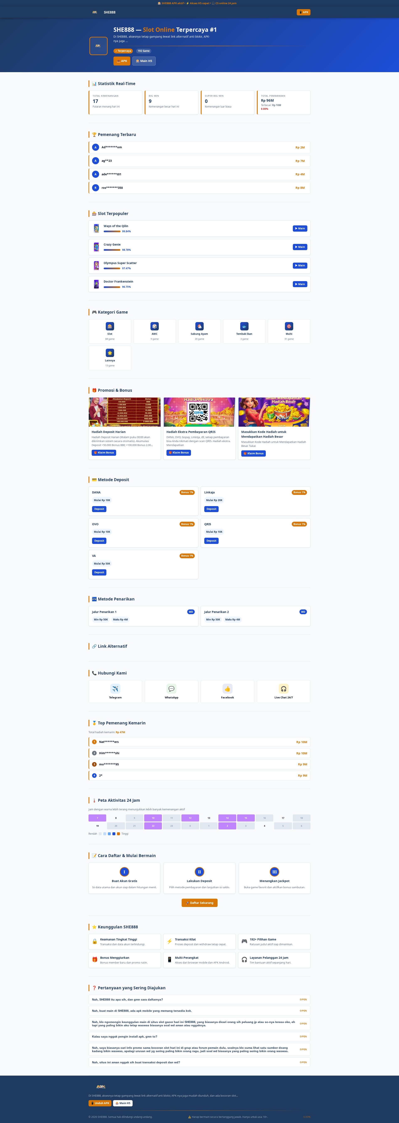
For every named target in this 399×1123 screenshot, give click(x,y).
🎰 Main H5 (144, 61)
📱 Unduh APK (100, 1103)
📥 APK (122, 61)
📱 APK (303, 12)
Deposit (99, 509)
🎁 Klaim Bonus (104, 452)
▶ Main (300, 228)
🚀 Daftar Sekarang (199, 903)
